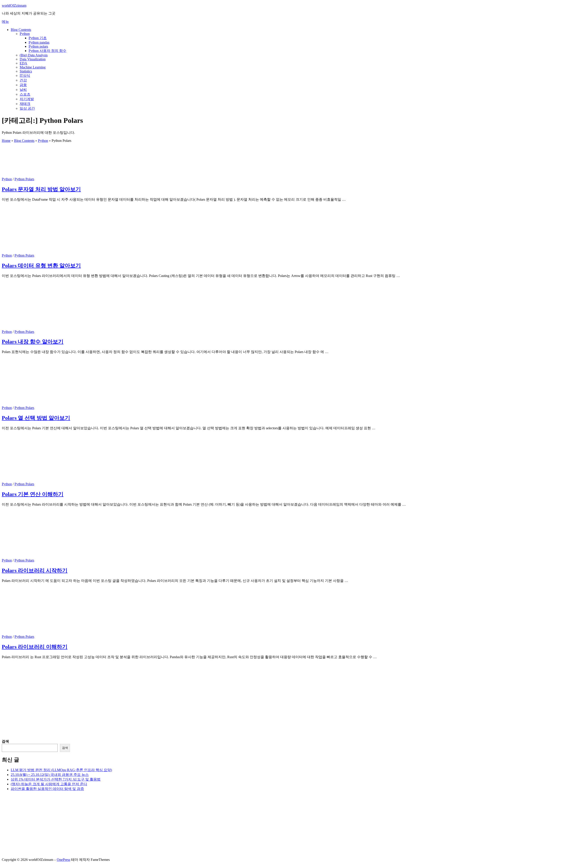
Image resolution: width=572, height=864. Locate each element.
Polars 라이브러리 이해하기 (34, 647)
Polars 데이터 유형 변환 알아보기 (41, 265)
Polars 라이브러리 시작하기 (34, 570)
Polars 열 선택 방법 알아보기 (36, 418)
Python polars (38, 46)
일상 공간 (27, 108)
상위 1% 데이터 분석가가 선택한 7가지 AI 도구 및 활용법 (56, 779)
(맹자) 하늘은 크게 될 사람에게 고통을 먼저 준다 (49, 784)
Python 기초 (38, 38)
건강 (23, 80)
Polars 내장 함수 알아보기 (32, 342)
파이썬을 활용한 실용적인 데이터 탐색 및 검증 (47, 789)
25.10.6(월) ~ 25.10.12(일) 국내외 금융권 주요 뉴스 (50, 775)
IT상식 (25, 75)
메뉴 (5, 21)
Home (6, 141)
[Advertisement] (136, 708)
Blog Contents (21, 30)
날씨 (23, 90)
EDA (23, 63)
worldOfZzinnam (14, 5)
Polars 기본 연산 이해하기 (32, 494)
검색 (5, 741)
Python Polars (24, 179)
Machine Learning (33, 67)
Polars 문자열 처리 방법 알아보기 (41, 189)
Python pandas (39, 42)
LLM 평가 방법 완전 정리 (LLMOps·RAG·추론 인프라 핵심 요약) (61, 770)
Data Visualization (33, 59)
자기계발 (27, 99)
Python (25, 34)
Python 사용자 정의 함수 (47, 51)
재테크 (25, 104)
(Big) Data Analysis (34, 55)
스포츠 (25, 94)
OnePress (63, 860)
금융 (23, 85)
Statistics (26, 71)
